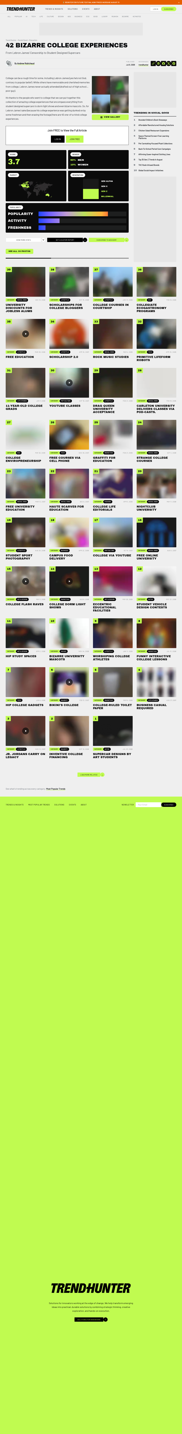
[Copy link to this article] (153, 63)
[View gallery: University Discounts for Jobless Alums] (101, 85)
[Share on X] (168, 63)
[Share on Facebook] (163, 63)
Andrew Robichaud (25, 63)
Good (95, 16)
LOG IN (58, 139)
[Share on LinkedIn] (158, 63)
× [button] (178, 2)
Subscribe (169, 9)
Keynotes (137, 16)
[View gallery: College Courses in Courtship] (101, 104)
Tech (33, 16)
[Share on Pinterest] (173, 63)
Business (78, 16)
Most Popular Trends (55, 788)
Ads (69, 16)
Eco (87, 16)
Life (41, 16)
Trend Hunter (11, 40)
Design (61, 16)
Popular (18, 16)
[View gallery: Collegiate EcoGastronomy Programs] (119, 104)
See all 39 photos (19, 251)
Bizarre (125, 16)
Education (33, 40)
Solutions (73, 9)
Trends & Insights (54, 9)
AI (26, 16)
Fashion (115, 16)
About (97, 9)
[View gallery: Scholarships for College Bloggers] (119, 85)
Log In (155, 9)
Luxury (105, 16)
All (9, 16)
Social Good (22, 40)
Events (85, 9)
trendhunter (143, 65)
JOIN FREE (75, 139)
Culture (50, 16)
